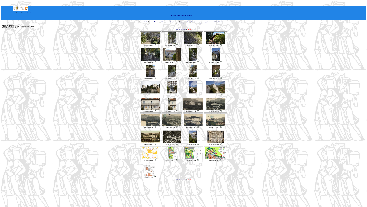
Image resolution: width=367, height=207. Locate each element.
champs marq (199, 21)
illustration (193, 21)
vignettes (174, 22)
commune (151, 21)
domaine (226, 21)
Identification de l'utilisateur (185, 15)
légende (209, 21)
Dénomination (176, 21)
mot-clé (221, 21)
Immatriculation (144, 21)
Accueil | (173, 15)
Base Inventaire (183, 18)
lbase (205, 21)
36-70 (180, 29)
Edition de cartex (209, 22)
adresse (188, 21)
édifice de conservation (166, 21)
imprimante (201, 22)
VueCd (217, 21)
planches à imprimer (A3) (183, 22)
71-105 (184, 29)
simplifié (169, 22)
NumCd (213, 21)
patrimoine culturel (28, 12)
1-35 (177, 29)
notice (165, 22)
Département (157, 21)
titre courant (183, 21)
